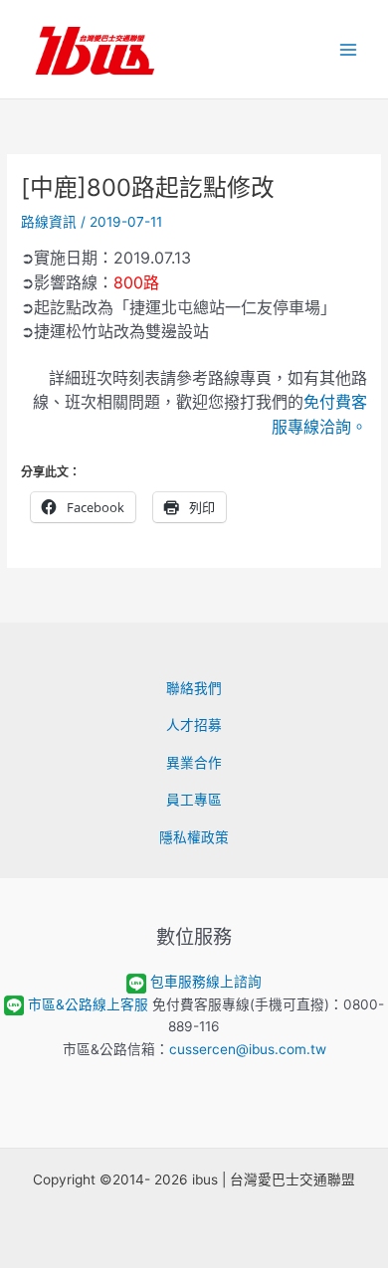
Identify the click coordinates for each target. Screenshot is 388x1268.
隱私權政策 (194, 837)
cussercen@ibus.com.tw (247, 1049)
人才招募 (194, 725)
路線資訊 (49, 222)
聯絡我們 (194, 688)
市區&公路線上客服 (88, 1004)
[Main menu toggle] (348, 49)
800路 (136, 282)
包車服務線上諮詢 (206, 982)
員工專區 (194, 800)
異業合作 (194, 763)
